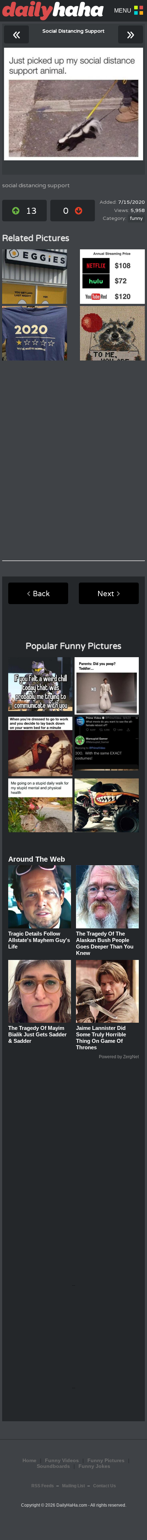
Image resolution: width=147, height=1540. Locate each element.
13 (31, 211)
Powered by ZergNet (119, 1056)
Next (105, 594)
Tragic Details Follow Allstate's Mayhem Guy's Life (39, 940)
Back (41, 594)
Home (29, 1460)
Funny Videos (62, 1460)
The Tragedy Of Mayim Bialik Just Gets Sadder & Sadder (37, 1034)
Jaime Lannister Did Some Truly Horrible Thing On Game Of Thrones (101, 1037)
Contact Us (104, 1485)
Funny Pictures (106, 1460)
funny (136, 218)
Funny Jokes (94, 1466)
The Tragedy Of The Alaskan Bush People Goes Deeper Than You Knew (104, 943)
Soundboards (53, 1466)
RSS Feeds (42, 1485)
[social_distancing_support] (73, 104)
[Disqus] (73, 460)
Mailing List (73, 1485)
